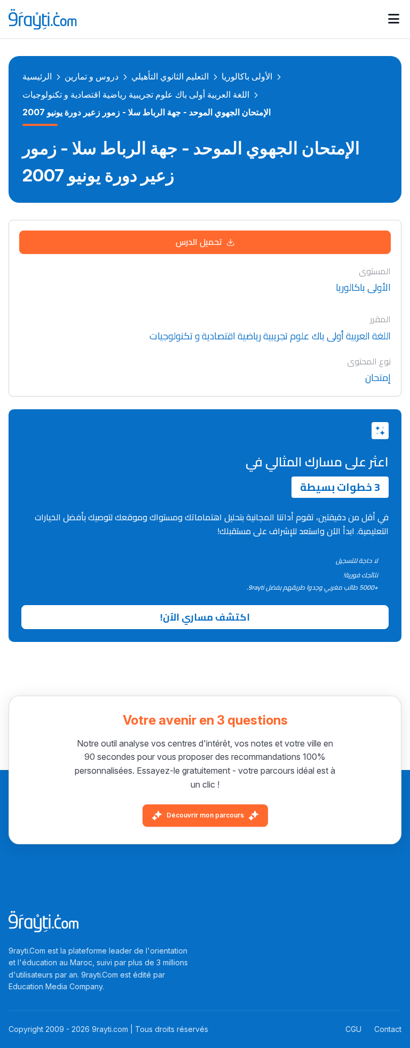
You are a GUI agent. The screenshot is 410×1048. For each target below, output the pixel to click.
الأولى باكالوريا (247, 76)
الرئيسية (37, 76)
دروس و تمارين (92, 76)
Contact (387, 1029)
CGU (353, 1029)
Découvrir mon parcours (205, 816)
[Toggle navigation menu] (393, 19)
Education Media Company (55, 986)
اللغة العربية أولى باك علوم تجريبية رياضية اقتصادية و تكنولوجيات (135, 94)
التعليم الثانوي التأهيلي (170, 76)
